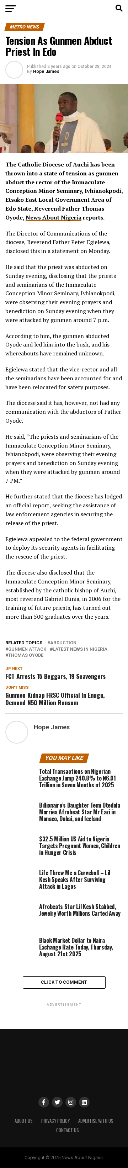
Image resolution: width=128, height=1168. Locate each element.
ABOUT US (24, 1120)
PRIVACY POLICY (55, 1120)
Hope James (46, 71)
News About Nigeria (53, 217)
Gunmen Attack (27, 649)
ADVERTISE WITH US (95, 1120)
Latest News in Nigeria (80, 649)
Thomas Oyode (25, 655)
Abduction (63, 643)
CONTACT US (67, 1130)
